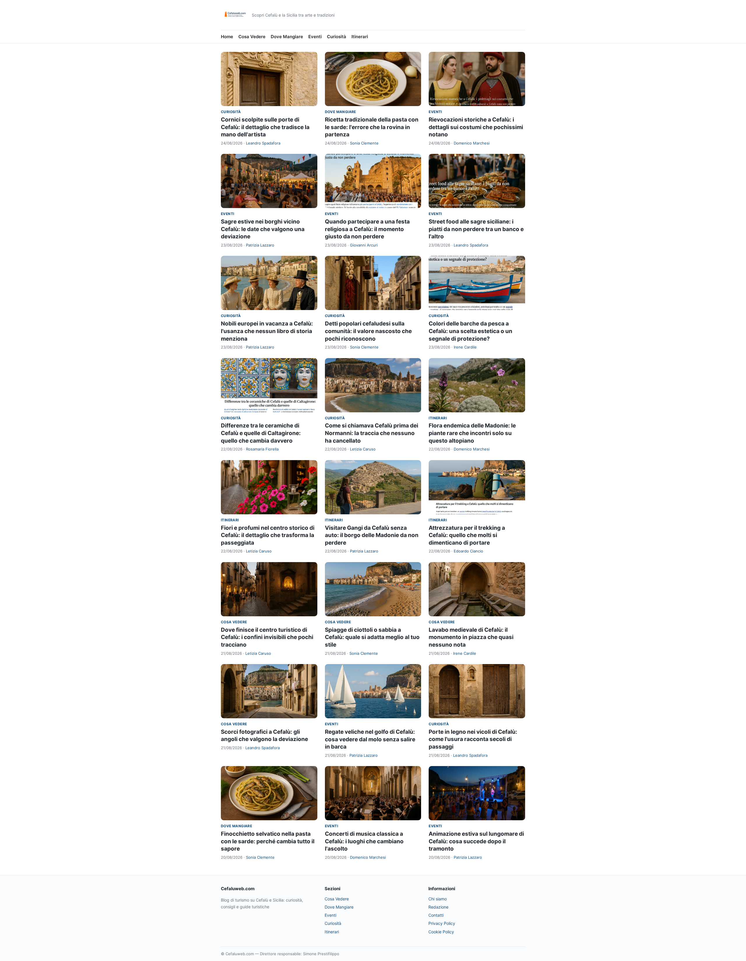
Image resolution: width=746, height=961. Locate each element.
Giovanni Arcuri (364, 245)
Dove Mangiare (287, 36)
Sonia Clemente (364, 143)
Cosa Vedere (251, 36)
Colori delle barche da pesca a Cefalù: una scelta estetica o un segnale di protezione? (470, 331)
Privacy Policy (441, 923)
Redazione (438, 906)
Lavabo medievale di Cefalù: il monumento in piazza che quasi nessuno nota (471, 637)
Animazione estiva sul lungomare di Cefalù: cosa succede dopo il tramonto (476, 841)
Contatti (436, 915)
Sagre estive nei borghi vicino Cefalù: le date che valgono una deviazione (263, 229)
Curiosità (336, 36)
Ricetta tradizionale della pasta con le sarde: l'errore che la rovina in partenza (371, 127)
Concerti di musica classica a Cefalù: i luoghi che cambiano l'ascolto (364, 841)
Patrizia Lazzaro (260, 245)
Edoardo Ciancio (468, 551)
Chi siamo (437, 898)
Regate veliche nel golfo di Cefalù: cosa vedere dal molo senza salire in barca (370, 739)
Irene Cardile (465, 347)
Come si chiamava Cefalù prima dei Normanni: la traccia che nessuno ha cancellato (371, 433)
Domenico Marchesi (472, 143)
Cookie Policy (441, 931)
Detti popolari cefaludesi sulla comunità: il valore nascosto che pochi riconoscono (368, 331)
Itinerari (359, 36)
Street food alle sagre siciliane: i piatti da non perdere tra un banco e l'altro (476, 229)
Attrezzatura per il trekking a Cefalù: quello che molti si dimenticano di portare (467, 535)
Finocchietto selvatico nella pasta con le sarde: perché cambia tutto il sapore (267, 841)
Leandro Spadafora (263, 143)
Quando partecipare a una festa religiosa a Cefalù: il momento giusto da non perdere (367, 229)
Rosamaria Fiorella (262, 449)
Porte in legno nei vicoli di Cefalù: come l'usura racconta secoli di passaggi (473, 739)
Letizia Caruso (363, 449)
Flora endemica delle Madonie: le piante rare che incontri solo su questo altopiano (472, 433)
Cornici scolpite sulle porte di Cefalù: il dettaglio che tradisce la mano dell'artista (265, 127)
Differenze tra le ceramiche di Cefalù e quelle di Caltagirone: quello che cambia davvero (261, 433)
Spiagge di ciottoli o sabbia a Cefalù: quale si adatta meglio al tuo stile (372, 637)
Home (227, 36)
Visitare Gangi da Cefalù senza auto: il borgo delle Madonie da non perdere (371, 535)
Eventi (315, 36)
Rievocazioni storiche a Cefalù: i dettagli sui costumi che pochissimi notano (476, 127)
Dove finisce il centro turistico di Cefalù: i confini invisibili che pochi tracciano (267, 637)
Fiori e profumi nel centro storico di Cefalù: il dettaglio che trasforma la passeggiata (267, 535)
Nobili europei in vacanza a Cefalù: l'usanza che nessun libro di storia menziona (267, 331)
